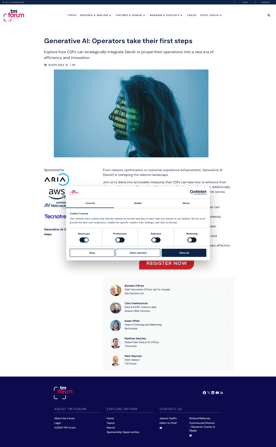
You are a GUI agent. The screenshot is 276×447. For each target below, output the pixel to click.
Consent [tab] (90, 203)
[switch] (120, 240)
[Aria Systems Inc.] (57, 179)
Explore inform (122, 409)
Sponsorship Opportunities (123, 432)
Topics (71, 15)
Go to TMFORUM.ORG (14, 2)
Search (111, 427)
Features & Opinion (129, 15)
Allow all (184, 252)
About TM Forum (70, 409)
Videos (191, 15)
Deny (92, 252)
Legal (57, 423)
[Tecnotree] (57, 216)
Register (266, 2)
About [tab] (185, 203)
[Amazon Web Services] (57, 194)
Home (110, 418)
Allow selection (138, 252)
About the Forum (64, 418)
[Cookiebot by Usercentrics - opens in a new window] (192, 192)
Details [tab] (138, 203)
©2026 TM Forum (65, 427)
